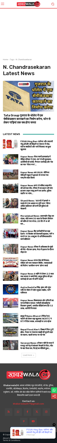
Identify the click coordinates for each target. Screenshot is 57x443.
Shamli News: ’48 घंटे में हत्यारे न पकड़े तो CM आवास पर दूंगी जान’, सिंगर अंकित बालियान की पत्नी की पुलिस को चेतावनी (35, 204)
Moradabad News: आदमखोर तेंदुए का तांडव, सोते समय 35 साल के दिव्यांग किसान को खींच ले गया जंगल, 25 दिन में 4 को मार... (37, 220)
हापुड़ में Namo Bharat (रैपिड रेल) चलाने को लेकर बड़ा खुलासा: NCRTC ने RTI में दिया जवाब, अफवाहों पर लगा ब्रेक (36, 319)
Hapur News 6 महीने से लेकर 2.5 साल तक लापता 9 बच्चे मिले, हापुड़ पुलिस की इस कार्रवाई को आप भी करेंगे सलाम (37, 276)
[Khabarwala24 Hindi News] (28, 4)
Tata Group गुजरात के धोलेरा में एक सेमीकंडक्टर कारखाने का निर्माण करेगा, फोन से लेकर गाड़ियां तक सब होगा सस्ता (27, 119)
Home (5, 59)
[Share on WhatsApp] (54, 390)
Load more (27, 355)
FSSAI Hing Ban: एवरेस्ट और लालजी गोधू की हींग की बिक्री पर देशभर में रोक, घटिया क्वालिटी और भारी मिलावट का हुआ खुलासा (36, 145)
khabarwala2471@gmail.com (28, 403)
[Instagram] (46, 412)
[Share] (54, 396)
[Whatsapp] (18, 412)
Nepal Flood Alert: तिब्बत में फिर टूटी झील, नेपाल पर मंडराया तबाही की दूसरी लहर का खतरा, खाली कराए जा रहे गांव (36, 332)
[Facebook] (27, 412)
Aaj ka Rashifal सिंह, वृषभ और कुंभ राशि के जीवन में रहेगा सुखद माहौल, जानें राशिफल (35, 290)
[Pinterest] (23, 421)
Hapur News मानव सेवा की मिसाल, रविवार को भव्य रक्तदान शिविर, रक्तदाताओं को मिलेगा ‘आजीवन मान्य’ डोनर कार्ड (36, 263)
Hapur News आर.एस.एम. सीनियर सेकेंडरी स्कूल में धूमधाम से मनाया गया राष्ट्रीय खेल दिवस (34, 175)
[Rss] (8, 412)
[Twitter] (36, 412)
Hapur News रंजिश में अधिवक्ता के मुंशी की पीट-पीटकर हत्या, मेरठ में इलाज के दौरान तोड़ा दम (37, 249)
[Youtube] (33, 421)
